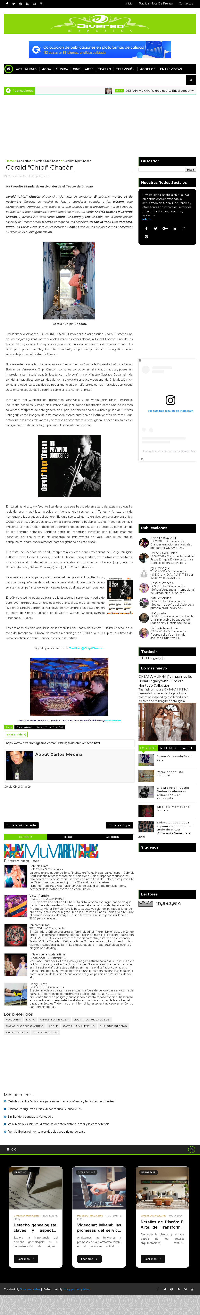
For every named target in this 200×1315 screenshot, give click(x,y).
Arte (89, 69)
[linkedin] (174, 228)
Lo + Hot (148, 748)
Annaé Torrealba (54, 1019)
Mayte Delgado (46, 1032)
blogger (25, 837)
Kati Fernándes (160, 598)
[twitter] (14, 4)
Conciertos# (24, 727)
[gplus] (165, 228)
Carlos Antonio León (164, 628)
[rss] (27, 4)
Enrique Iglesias (113, 1026)
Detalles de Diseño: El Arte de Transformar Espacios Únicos (163, 1227)
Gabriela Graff (38, 866)
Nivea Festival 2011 (163, 538)
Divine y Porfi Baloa (163, 553)
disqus (68, 837)
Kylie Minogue (17, 1032)
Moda (46, 69)
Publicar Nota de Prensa (156, 3)
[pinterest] (20, 4)
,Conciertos (14, 176)
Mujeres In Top (39, 925)
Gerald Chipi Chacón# (50, 727)
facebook (112, 837)
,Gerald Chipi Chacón (35, 176)
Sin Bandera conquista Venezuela (30, 1116)
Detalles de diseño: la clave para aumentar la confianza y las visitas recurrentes (61, 1101)
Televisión (125, 69)
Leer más (24, 1258)
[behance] (34, 4)
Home (10, 160)
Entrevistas (171, 69)
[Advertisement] (100, 124)
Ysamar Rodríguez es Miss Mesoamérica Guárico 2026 (44, 1109)
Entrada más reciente (21, 825)
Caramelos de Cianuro (25, 1026)
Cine (76, 69)
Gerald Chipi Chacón (47, 160)
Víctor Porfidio (39, 895)
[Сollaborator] (100, 49)
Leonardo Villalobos (92, 1019)
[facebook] (7, 4)
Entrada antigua (119, 825)
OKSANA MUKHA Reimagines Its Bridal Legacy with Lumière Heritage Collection (165, 681)
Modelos (147, 69)
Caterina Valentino (79, 1026)
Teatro (104, 69)
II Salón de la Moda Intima (47, 954)
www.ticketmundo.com (22, 638)
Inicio (129, 3)
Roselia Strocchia (162, 583)
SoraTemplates (30, 1289)
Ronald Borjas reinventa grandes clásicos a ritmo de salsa (46, 1131)
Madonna (13, 1019)
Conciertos (24, 160)
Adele (53, 1026)
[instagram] (41, 4)
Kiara (30, 1019)
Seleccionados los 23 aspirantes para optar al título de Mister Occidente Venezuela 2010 (166, 829)
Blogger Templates (76, 1289)
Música (62, 69)
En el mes (167, 748)
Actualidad (26, 69)
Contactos (186, 3)
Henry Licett (38, 984)
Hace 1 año (186, 749)
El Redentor (158, 613)
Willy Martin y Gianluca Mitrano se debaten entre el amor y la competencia (58, 1124)
